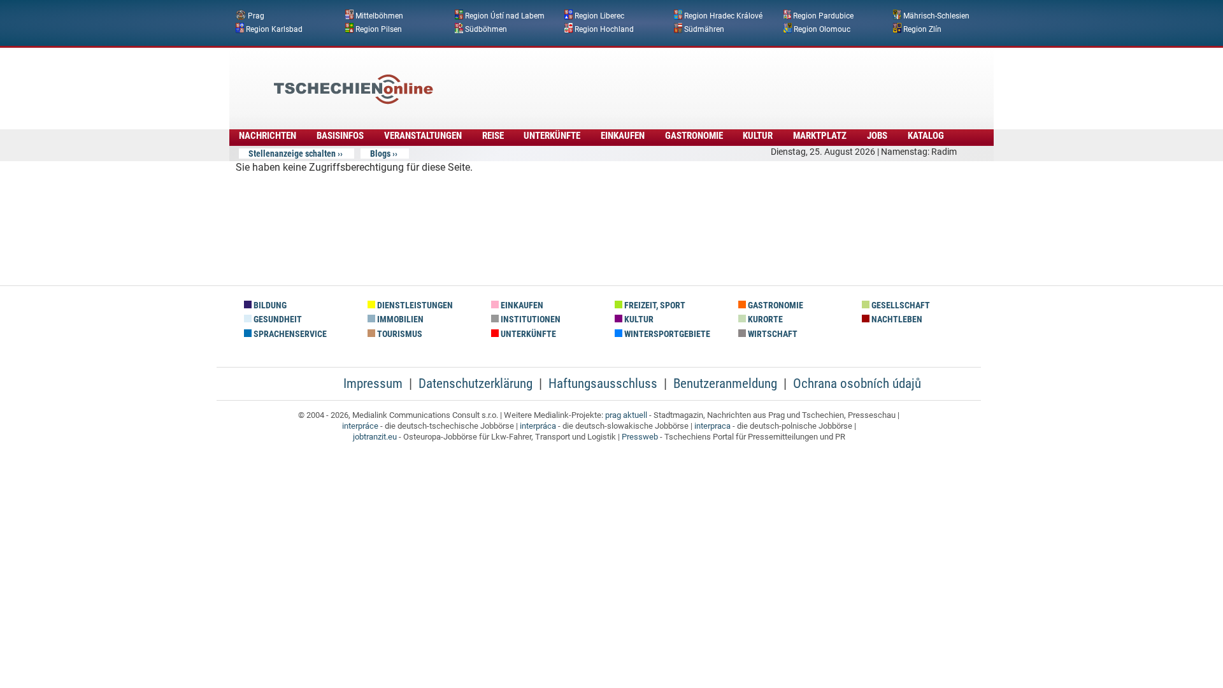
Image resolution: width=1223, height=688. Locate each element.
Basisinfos (340, 135)
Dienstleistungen (414, 305)
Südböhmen (486, 28)
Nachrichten (267, 135)
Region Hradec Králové (723, 15)
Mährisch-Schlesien (936, 15)
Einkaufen (623, 135)
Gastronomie (694, 135)
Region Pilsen (378, 28)
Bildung (269, 305)
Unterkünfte (552, 135)
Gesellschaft (899, 305)
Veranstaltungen (423, 135)
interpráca (538, 426)
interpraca (712, 426)
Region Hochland (604, 28)
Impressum (373, 383)
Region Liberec (599, 15)
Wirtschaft (771, 334)
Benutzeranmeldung (725, 383)
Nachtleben (895, 319)
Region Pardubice (823, 15)
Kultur (758, 135)
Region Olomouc (822, 28)
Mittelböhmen (379, 15)
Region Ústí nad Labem (505, 15)
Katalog (926, 135)
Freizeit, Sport (653, 305)
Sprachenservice (289, 334)
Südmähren (704, 28)
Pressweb (640, 436)
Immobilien (399, 319)
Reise (493, 135)
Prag (256, 15)
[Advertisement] (646, 80)
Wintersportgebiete (666, 334)
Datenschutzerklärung (475, 383)
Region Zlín (922, 28)
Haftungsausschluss (602, 383)
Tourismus (398, 334)
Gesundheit (277, 319)
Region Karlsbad (274, 28)
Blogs (380, 153)
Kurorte (764, 319)
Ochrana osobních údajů (857, 383)
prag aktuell (626, 415)
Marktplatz (820, 135)
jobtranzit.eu (375, 436)
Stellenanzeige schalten (292, 153)
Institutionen (530, 319)
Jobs (877, 135)
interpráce (360, 426)
